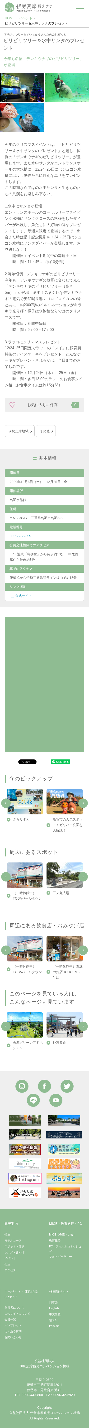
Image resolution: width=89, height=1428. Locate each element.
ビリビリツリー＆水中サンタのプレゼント (36, 23)
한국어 (53, 1320)
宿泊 (7, 1264)
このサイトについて (17, 1313)
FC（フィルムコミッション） (65, 1248)
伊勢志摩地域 (18, 431)
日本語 (53, 1302)
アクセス (10, 1270)
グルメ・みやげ (14, 1252)
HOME (10, 18)
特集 (7, 1234)
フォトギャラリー (60, 1256)
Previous (6, 803)
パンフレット (13, 1325)
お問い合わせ (13, 1337)
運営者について (14, 1307)
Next (83, 803)
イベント (26, 18)
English (54, 1308)
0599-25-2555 (20, 536)
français (54, 1326)
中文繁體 (55, 1314)
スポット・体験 (14, 1246)
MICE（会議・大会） (62, 1234)
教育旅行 (55, 1240)
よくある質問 (13, 1331)
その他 (45, 431)
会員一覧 (10, 1319)
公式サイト (23, 596)
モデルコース (13, 1240)
